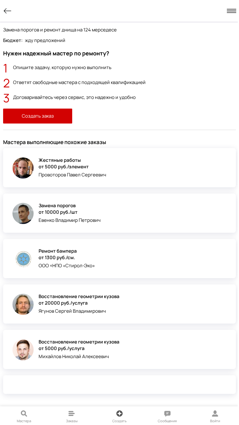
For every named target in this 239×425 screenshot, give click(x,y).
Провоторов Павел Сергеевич (72, 174)
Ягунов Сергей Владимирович (72, 311)
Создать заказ (38, 116)
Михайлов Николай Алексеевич (74, 356)
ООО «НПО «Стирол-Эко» (67, 265)
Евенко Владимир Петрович (70, 220)
